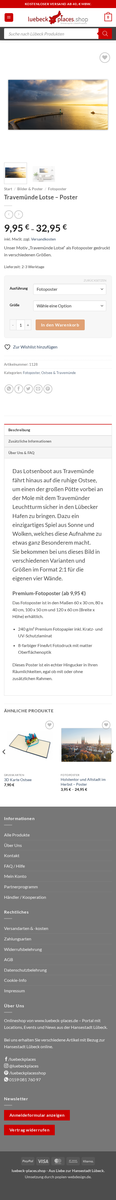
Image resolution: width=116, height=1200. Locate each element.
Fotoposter (57, 189)
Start (8, 189)
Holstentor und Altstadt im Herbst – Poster (83, 781)
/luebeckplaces (22, 1059)
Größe (14, 305)
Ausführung (19, 288)
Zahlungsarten (17, 938)
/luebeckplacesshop (27, 1072)
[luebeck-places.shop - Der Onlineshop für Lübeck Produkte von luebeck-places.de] (58, 17)
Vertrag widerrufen (29, 1129)
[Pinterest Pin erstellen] (47, 389)
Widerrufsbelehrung (23, 949)
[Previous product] (18, 214)
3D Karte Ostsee (18, 780)
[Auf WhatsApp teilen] (9, 389)
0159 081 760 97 (24, 1079)
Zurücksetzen (95, 280)
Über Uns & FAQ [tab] (21, 453)
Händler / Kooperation (25, 897)
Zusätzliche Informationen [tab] (29, 441)
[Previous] (13, 105)
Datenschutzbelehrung (25, 969)
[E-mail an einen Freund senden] (38, 389)
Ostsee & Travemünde (58, 373)
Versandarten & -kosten (26, 928)
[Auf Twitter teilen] (28, 389)
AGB (8, 959)
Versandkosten (43, 239)
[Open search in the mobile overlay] (58, 33)
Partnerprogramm (21, 886)
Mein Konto (15, 876)
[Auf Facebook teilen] (18, 389)
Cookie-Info (15, 980)
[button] (9, 17)
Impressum (14, 990)
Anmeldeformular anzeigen (37, 1115)
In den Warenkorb (60, 324)
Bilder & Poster (30, 189)
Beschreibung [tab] (19, 430)
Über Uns (13, 845)
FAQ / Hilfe (14, 865)
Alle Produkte (17, 834)
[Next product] (9, 214)
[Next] (103, 105)
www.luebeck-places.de (56, 1020)
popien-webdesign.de (73, 1176)
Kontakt (11, 855)
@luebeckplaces (23, 1065)
